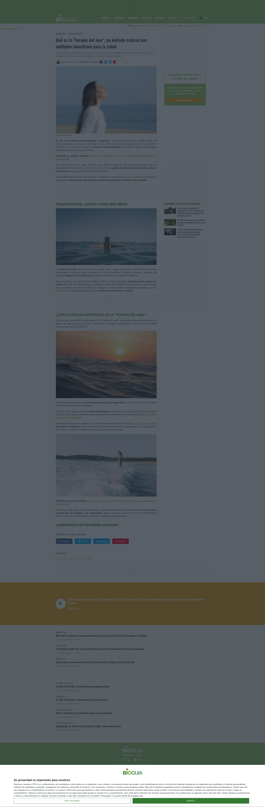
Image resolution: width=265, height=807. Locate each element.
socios (39, 784)
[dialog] (132, 786)
